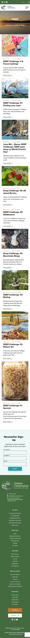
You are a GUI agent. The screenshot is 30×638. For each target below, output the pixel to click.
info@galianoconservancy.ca (16, 496)
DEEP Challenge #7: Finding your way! (13, 104)
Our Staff (15, 559)
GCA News (15, 545)
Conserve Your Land (15, 581)
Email (5, 461)
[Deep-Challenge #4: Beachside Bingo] (15, 248)
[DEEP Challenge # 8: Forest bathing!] (15, 56)
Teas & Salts (15, 597)
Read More (7, 75)
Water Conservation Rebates (15, 586)
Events (15, 533)
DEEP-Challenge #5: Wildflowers (13, 213)
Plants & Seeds (15, 595)
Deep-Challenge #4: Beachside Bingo (13, 254)
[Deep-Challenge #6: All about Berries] (15, 185)
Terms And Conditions (15, 629)
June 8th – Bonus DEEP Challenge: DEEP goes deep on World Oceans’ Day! (15, 148)
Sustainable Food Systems (15, 523)
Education (6, 59)
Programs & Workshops (15, 538)
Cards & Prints (15, 599)
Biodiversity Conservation (15, 520)
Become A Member (15, 574)
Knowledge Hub (15, 566)
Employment (15, 563)
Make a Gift (15, 577)
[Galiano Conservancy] (8, 9)
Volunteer (15, 579)
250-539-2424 (12, 494)
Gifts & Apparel (15, 602)
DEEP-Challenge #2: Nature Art (13, 345)
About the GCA (15, 554)
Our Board (15, 561)
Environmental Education (15, 513)
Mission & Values (15, 556)
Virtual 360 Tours (15, 541)
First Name (7, 449)
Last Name (7, 455)
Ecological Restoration (15, 518)
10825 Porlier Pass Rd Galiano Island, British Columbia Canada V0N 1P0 (15, 499)
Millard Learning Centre (15, 536)
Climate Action (15, 525)
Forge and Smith (19, 634)
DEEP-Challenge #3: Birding (13, 296)
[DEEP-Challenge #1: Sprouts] (15, 400)
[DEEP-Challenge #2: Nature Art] (15, 339)
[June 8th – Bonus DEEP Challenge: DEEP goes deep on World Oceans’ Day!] (15, 139)
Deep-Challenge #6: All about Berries (14, 191)
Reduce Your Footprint (15, 584)
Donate (15, 610)
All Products (15, 604)
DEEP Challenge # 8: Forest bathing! (13, 62)
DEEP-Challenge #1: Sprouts (13, 406)
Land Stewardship (15, 515)
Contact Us (15, 615)
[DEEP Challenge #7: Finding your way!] (15, 97)
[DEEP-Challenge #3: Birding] (15, 289)
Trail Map (15, 543)
